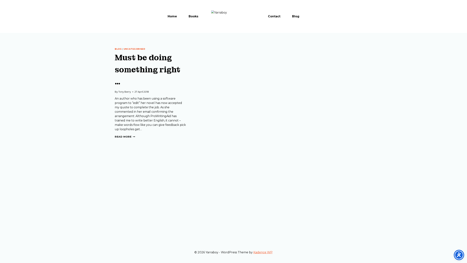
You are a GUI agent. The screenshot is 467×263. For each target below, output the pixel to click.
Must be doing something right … (147, 69)
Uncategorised (134, 49)
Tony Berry (124, 91)
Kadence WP (263, 252)
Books (193, 16)
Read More (125, 136)
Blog (295, 16)
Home (172, 16)
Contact (274, 16)
